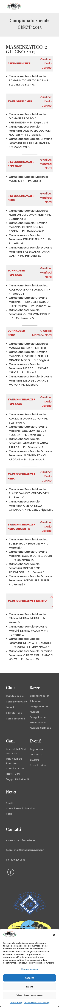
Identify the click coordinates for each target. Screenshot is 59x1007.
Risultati (34, 760)
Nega (29, 986)
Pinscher (34, 711)
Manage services (29, 969)
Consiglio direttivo (16, 701)
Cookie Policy (16, 1002)
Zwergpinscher (38, 717)
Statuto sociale (15, 696)
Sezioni (10, 707)
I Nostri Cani (13, 773)
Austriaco (45, 728)
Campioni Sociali (15, 768)
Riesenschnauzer (39, 695)
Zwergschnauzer (39, 706)
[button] (54, 934)
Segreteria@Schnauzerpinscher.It (25, 850)
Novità (9, 803)
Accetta (29, 978)
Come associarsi (15, 718)
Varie (9, 813)
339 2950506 (18, 859)
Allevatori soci (14, 713)
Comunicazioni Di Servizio (20, 808)
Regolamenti (37, 749)
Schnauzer (36, 701)
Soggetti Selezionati (17, 779)
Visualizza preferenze (29, 995)
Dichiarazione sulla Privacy (36, 1002)
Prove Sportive (38, 765)
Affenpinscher (38, 722)
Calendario (36, 754)
